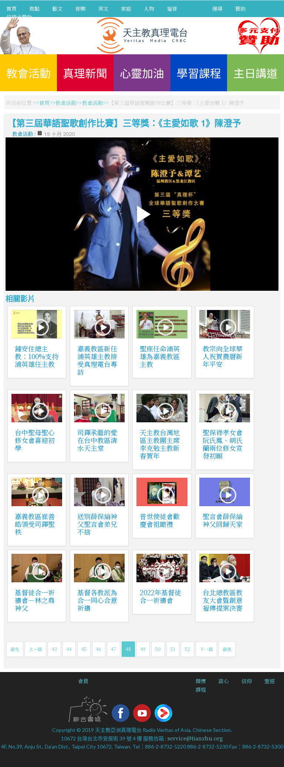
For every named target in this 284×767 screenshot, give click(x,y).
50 (158, 649)
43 (54, 649)
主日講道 (255, 73)
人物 (149, 8)
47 (113, 649)
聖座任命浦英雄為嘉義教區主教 (160, 356)
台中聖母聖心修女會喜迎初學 (35, 440)
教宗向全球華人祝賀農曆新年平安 (223, 356)
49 (143, 649)
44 (69, 649)
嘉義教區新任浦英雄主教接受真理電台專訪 (97, 360)
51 (172, 649)
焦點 (34, 8)
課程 (201, 689)
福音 (172, 8)
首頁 (11, 8)
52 (187, 649)
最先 (14, 649)
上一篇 (35, 649)
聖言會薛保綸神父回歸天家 (223, 520)
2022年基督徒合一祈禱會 (160, 596)
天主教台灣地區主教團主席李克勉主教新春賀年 (160, 443)
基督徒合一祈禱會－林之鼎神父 (35, 600)
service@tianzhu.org (195, 738)
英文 (103, 8)
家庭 (126, 8)
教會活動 (28, 73)
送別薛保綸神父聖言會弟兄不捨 (97, 523)
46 (98, 649)
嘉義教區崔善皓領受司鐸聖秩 (35, 523)
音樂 (80, 8)
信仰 (246, 681)
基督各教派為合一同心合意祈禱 (97, 600)
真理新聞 (85, 73)
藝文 (57, 8)
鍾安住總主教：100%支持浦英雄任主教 (36, 356)
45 (84, 649)
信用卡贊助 (19, 17)
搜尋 (217, 8)
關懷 (201, 681)
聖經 (269, 681)
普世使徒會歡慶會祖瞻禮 (160, 520)
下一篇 (206, 649)
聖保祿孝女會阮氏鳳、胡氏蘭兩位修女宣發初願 (223, 443)
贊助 (240, 8)
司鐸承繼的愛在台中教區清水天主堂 (97, 440)
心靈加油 (142, 73)
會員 (83, 681)
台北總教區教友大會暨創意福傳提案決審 (223, 600)
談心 (224, 681)
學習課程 (199, 73)
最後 (227, 649)
